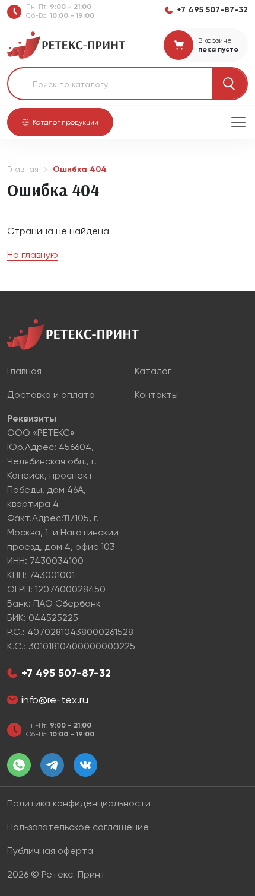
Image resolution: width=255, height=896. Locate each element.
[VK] (85, 765)
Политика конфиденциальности (79, 803)
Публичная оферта (50, 850)
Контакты (156, 394)
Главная (23, 169)
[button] (60, 122)
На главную (32, 254)
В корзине (215, 40)
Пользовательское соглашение (78, 827)
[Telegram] (52, 765)
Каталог (153, 371)
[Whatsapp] (19, 765)
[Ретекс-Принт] (66, 44)
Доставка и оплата (51, 394)
